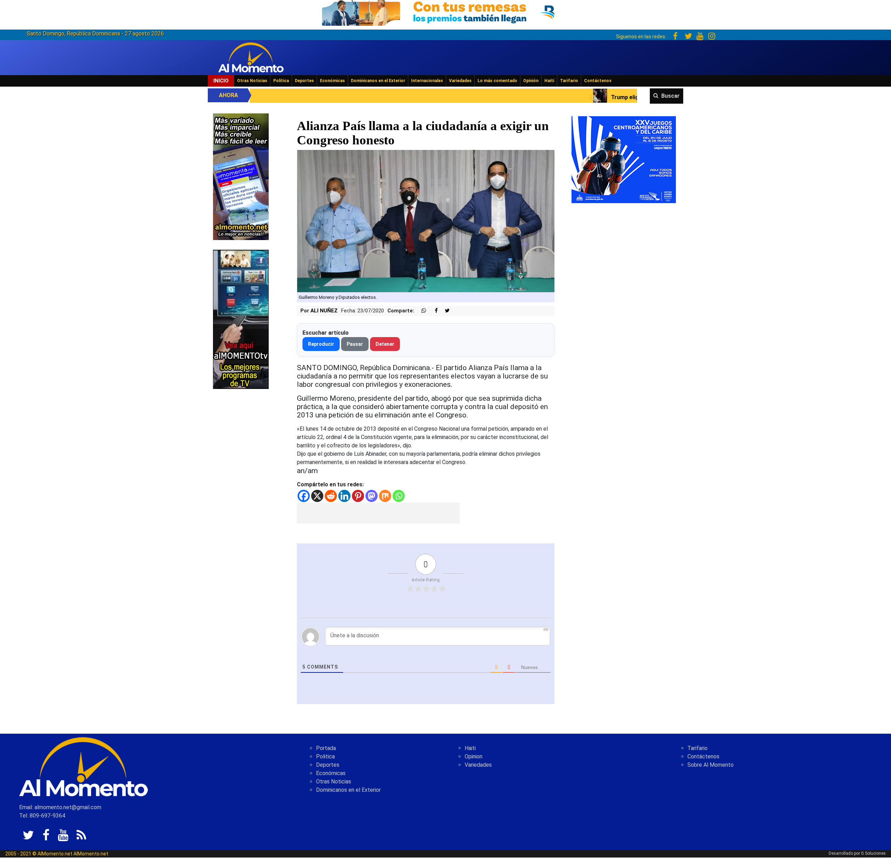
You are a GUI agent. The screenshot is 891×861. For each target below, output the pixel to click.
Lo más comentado (497, 80)
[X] (317, 496)
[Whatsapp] (399, 496)
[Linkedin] (344, 496)
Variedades (460, 80)
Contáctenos (598, 80)
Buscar (670, 96)
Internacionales (427, 80)
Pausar (355, 344)
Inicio (221, 81)
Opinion (473, 756)
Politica (325, 756)
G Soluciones (873, 853)
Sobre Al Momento (710, 765)
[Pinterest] (358, 496)
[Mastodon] (371, 496)
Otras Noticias (252, 80)
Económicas (332, 80)
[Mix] (385, 496)
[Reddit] (331, 496)
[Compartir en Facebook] (432, 311)
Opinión (530, 80)
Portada (326, 748)
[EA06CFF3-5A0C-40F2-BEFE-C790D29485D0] (241, 319)
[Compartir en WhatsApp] (421, 311)
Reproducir (321, 344)
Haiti (470, 748)
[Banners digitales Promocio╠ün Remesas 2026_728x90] (445, 11)
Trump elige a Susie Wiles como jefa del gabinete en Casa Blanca (600, 97)
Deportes (304, 80)
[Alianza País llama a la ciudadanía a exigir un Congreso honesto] (426, 220)
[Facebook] (304, 496)
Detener (385, 344)
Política (281, 80)
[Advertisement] (378, 513)
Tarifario (569, 80)
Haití (549, 80)
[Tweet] (444, 311)
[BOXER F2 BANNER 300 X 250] (623, 159)
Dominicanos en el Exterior (378, 80)
